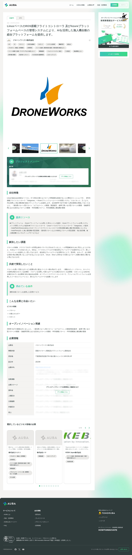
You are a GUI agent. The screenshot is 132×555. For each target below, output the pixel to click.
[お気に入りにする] (90, 40)
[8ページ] (55, 486)
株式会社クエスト (15, 452)
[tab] (11, 18)
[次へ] (89, 148)
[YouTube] (23, 549)
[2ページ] (42, 486)
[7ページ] (53, 486)
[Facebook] (15, 549)
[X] (19, 549)
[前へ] (8, 148)
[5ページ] (48, 486)
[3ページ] (44, 486)
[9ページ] (58, 486)
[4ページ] (46, 486)
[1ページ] (39, 486)
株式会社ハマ (41, 452)
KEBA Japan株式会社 (73, 452)
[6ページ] (51, 486)
